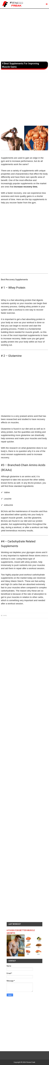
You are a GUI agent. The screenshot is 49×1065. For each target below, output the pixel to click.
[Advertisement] (24, 34)
